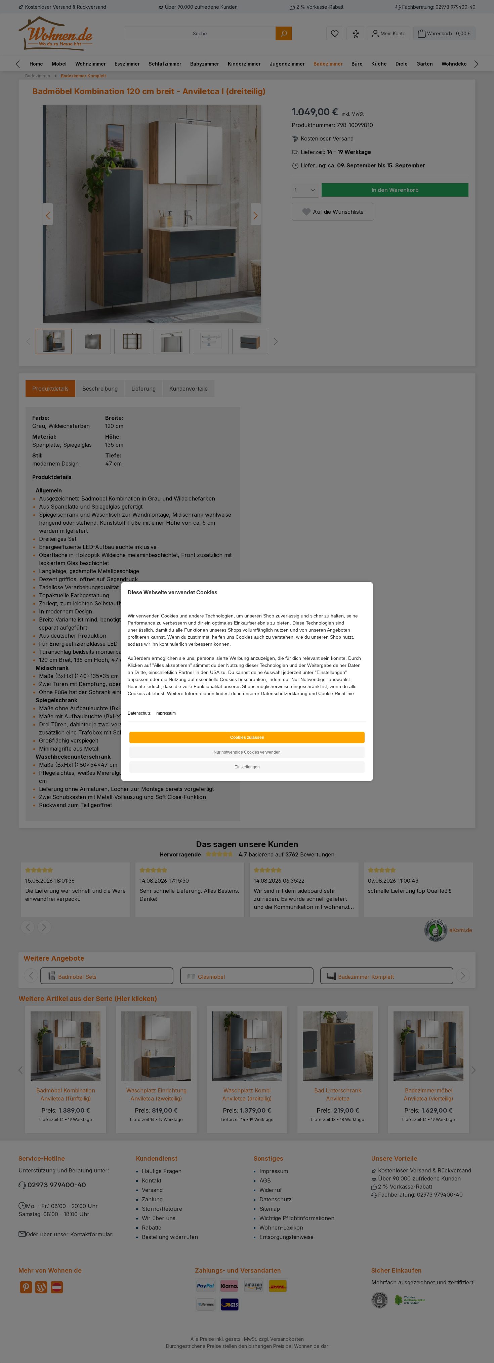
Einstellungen (247, 767)
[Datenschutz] (128, 701)
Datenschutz (139, 713)
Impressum (166, 713)
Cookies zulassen (247, 737)
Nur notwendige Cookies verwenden (247, 752)
